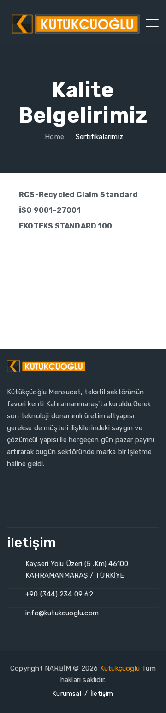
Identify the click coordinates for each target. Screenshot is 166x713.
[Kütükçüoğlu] (76, 23)
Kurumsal (67, 694)
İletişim (101, 694)
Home (53, 137)
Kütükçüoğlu (120, 668)
